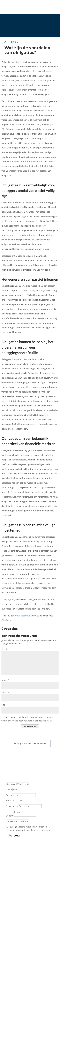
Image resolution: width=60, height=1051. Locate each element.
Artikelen (12, 990)
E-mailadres (12, 806)
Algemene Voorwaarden (19, 1026)
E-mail (5, 692)
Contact (9, 993)
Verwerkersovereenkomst (34, 1029)
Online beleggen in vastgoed (22, 983)
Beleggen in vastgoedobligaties (23, 979)
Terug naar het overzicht (30, 743)
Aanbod (10, 972)
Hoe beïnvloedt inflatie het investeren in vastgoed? (28, 873)
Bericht (9, 815)
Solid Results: (12, 1037)
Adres (9, 795)
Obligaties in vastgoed (18, 890)
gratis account (22, 615)
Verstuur (15, 835)
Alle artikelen (30, 909)
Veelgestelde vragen (18, 986)
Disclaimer (38, 1026)
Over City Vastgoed (15, 969)
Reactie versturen (30, 726)
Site (3, 704)
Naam (5, 680)
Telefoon (10, 800)
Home (9, 966)
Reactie (5, 649)
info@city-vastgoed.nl (16, 1008)
